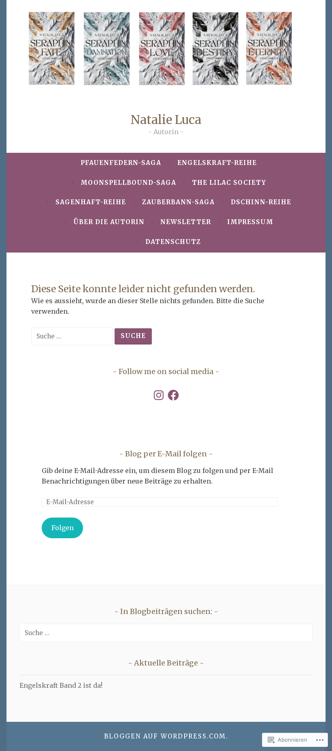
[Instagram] (158, 395)
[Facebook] (173, 395)
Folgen (62, 528)
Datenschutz (173, 242)
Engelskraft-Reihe (217, 163)
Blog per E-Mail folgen (166, 453)
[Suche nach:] (73, 336)
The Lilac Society (229, 182)
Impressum (250, 222)
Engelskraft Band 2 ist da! (60, 685)
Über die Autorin (109, 222)
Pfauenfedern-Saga (121, 163)
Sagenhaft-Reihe (90, 202)
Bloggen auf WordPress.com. (166, 736)
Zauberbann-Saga (178, 202)
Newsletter (185, 222)
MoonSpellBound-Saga (128, 182)
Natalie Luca (166, 119)
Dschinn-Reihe (261, 202)
